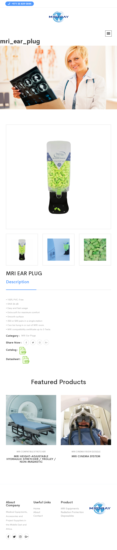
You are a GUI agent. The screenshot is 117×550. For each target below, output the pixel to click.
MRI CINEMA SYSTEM (86, 456)
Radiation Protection (72, 512)
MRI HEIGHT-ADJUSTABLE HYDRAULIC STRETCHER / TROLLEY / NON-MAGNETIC (31, 459)
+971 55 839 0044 (21, 3)
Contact (38, 515)
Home (22, 82)
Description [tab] (17, 281)
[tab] (22, 250)
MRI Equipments (70, 508)
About (36, 512)
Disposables (67, 515)
